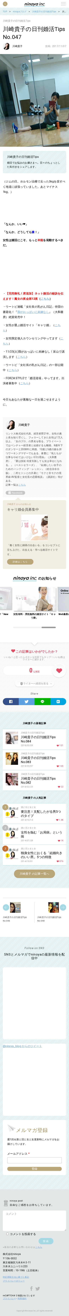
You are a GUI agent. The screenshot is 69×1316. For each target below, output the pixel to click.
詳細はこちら (20, 562)
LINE (42, 701)
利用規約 (22, 1298)
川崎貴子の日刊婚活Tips (17, 20)
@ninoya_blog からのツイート (22, 1046)
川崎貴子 (17, 46)
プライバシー (9, 1298)
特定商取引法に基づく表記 (16, 1277)
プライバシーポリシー (14, 1281)
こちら (45, 298)
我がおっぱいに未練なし (33, 312)
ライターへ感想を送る (35, 683)
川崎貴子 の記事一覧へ (34, 873)
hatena (58, 701)
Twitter (27, 701)
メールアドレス (18, 1153)
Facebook (11, 701)
